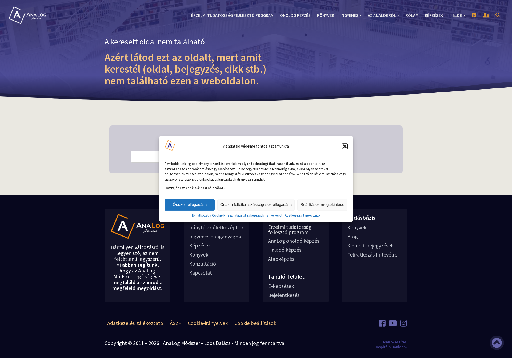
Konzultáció (202, 264)
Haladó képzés (284, 250)
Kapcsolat (200, 273)
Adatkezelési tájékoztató (302, 215)
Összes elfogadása (190, 204)
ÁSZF (175, 323)
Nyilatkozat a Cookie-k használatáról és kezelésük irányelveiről (237, 215)
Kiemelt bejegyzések (370, 245)
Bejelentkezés (283, 295)
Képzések (200, 245)
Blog (352, 236)
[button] (344, 146)
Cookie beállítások (255, 323)
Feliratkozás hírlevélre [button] (372, 254)
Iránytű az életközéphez (216, 227)
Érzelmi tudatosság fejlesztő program (289, 229)
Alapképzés (281, 259)
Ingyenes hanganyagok (215, 236)
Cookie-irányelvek (208, 323)
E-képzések (281, 286)
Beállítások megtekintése (322, 204)
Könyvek (198, 254)
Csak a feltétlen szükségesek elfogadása (256, 204)
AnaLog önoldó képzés (293, 241)
